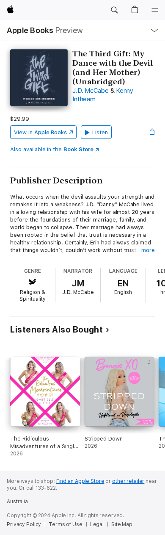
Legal (97, 524)
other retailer (128, 481)
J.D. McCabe (90, 90)
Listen (100, 132)
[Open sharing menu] (152, 132)
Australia (17, 502)
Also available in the (52, 149)
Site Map (121, 524)
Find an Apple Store (80, 481)
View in (40, 132)
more (148, 250)
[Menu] (155, 10)
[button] (114, 10)
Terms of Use (65, 524)
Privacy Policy (24, 524)
